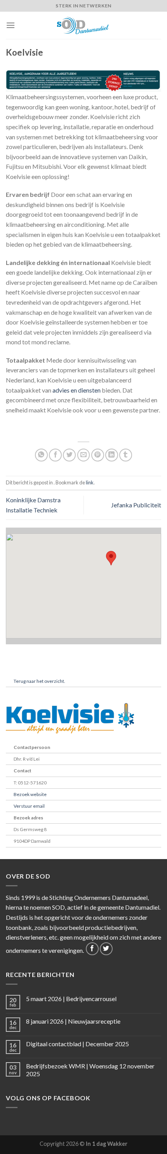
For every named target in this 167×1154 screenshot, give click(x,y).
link (90, 482)
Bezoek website (30, 794)
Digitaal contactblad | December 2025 (77, 1043)
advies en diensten (76, 390)
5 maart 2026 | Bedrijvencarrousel (71, 998)
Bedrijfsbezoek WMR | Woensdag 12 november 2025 (90, 1069)
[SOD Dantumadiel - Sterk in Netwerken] (83, 25)
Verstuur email (29, 806)
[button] (111, 558)
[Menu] (10, 25)
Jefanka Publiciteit (136, 505)
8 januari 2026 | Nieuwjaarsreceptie (73, 1021)
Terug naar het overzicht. (39, 681)
